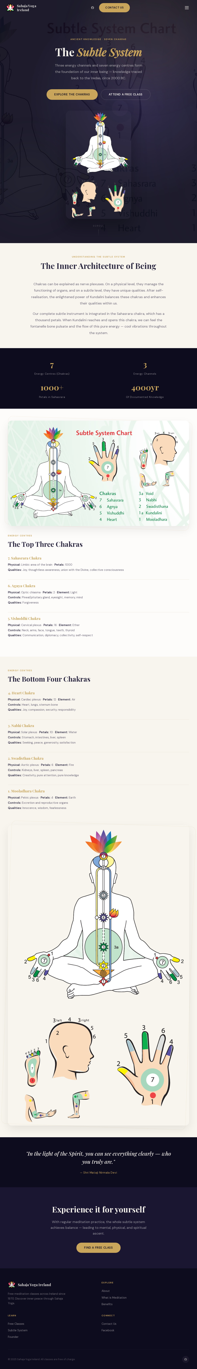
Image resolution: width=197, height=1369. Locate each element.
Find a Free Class (98, 1248)
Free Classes (16, 1324)
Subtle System (18, 1330)
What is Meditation (114, 1297)
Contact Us (114, 7)
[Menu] (187, 8)
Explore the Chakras (72, 94)
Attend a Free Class (126, 94)
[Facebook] (92, 7)
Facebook (108, 1330)
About (106, 1291)
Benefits (107, 1304)
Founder (13, 1337)
